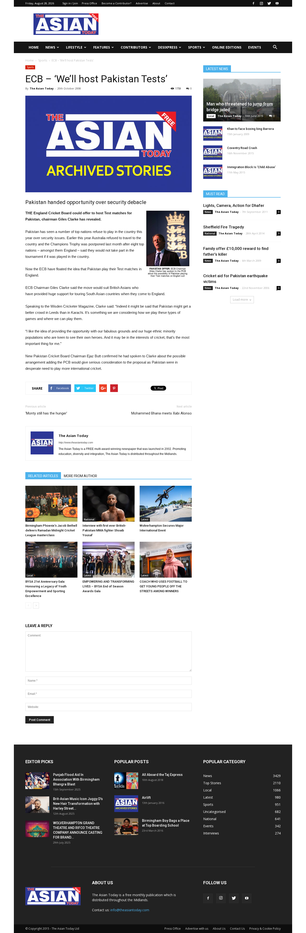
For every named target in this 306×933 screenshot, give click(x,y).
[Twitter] (269, 3)
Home (34, 47)
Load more (240, 300)
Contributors (134, 47)
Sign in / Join (70, 3)
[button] (275, 47)
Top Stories (212, 783)
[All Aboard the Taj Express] (126, 780)
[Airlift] (126, 803)
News (50, 47)
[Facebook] (253, 3)
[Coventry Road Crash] (212, 152)
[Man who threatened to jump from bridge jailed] (242, 100)
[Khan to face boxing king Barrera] (212, 133)
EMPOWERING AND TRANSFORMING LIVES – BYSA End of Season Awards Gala (108, 586)
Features (101, 47)
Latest (144, 519)
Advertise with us (196, 929)
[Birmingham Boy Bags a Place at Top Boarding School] (126, 826)
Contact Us (237, 929)
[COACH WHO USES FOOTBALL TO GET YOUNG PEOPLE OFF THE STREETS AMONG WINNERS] (166, 560)
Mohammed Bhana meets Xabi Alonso (161, 413)
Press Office (89, 3)
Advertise (142, 3)
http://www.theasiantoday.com (76, 442)
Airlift (146, 798)
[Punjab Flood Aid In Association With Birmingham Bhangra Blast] (37, 780)
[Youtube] (277, 3)
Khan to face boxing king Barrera (250, 129)
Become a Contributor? (116, 3)
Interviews (211, 833)
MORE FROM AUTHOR (80, 476)
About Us (219, 929)
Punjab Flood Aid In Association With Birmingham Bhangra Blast (76, 779)
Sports (194, 47)
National (89, 519)
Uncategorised (214, 811)
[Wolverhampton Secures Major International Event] (166, 504)
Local (30, 519)
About (156, 3)
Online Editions (226, 47)
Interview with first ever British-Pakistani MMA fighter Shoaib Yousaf (104, 530)
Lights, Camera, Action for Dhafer (233, 205)
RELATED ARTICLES (43, 476)
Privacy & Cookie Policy (265, 929)
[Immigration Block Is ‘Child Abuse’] (212, 172)
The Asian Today (42, 88)
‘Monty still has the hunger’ (46, 413)
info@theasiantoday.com (129, 910)
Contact (170, 3)
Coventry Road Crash (242, 148)
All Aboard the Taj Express (162, 775)
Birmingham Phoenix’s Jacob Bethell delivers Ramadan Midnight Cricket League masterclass (51, 530)
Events (254, 47)
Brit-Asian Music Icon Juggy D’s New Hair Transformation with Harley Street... (78, 803)
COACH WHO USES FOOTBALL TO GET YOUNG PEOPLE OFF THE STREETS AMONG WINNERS (163, 586)
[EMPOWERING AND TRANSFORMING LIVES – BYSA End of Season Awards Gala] (108, 560)
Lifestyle (74, 47)
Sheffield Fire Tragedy (223, 227)
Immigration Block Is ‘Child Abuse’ (251, 167)
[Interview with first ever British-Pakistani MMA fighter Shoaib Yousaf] (108, 504)
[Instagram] (261, 3)
